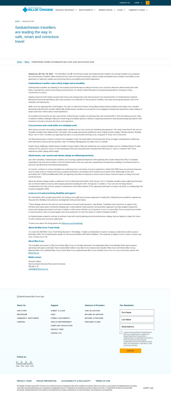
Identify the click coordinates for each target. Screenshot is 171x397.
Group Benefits (86, 10)
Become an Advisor (94, 314)
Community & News (137, 10)
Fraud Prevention (46, 381)
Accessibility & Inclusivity (76, 381)
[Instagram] (23, 364)
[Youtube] (32, 364)
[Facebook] (27, 364)
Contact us (56, 333)
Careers (21, 322)
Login (136, 3)
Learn (120, 10)
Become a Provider (94, 318)
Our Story (22, 311)
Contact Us (125, 3)
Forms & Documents (60, 318)
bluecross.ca (33, 253)
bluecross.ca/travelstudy (72, 223)
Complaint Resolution (61, 326)
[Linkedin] (18, 364)
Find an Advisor (92, 311)
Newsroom (22, 314)
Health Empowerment (61, 322)
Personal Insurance (64, 10)
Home (19, 62)
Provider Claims (93, 322)
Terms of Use (103, 381)
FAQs (53, 314)
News (27, 62)
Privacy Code (57, 329)
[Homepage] (30, 297)
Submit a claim (58, 311)
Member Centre (106, 10)
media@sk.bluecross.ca (38, 269)
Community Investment (28, 318)
